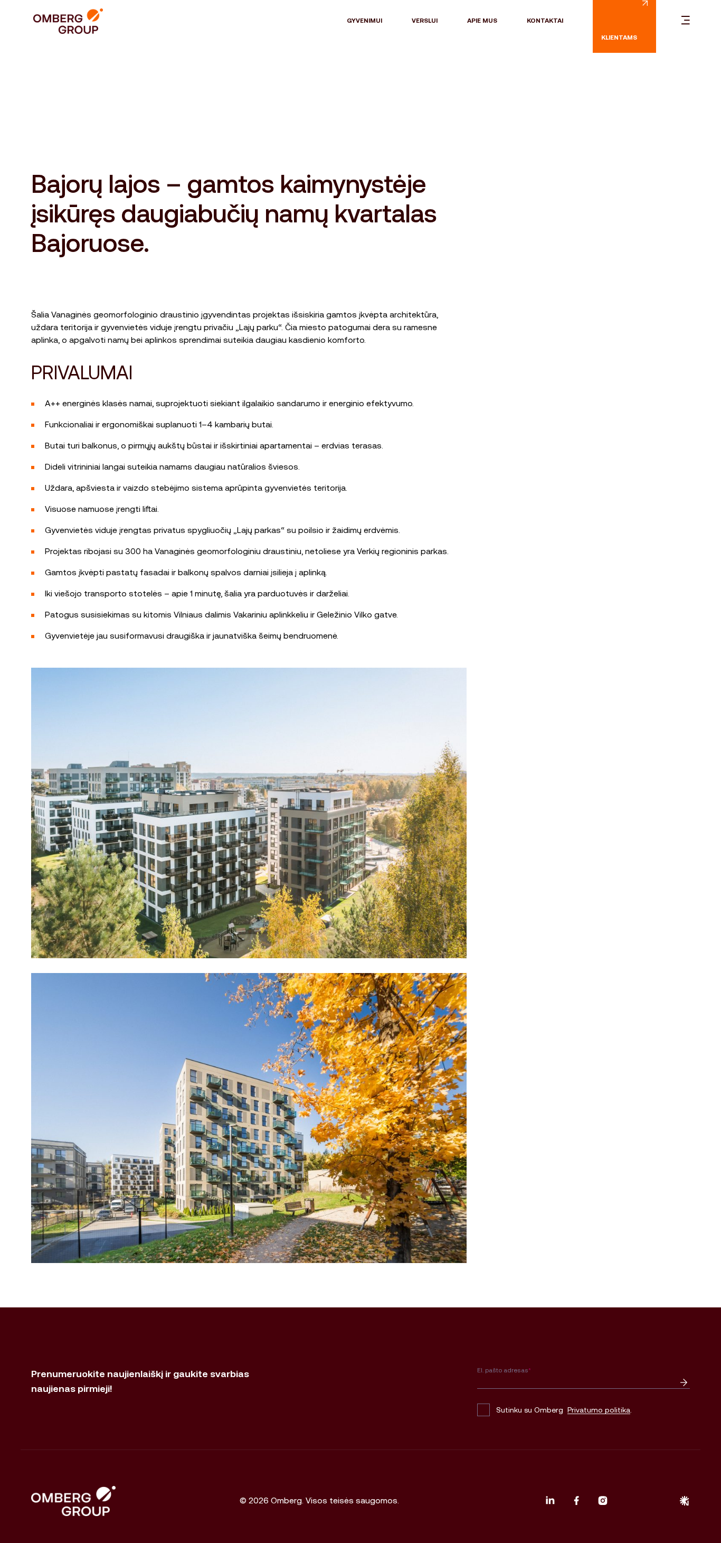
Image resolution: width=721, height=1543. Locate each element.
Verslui (425, 20)
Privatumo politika (598, 1410)
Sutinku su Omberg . (564, 1410)
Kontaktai (545, 20)
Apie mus (482, 20)
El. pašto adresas (504, 1370)
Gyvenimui (364, 20)
